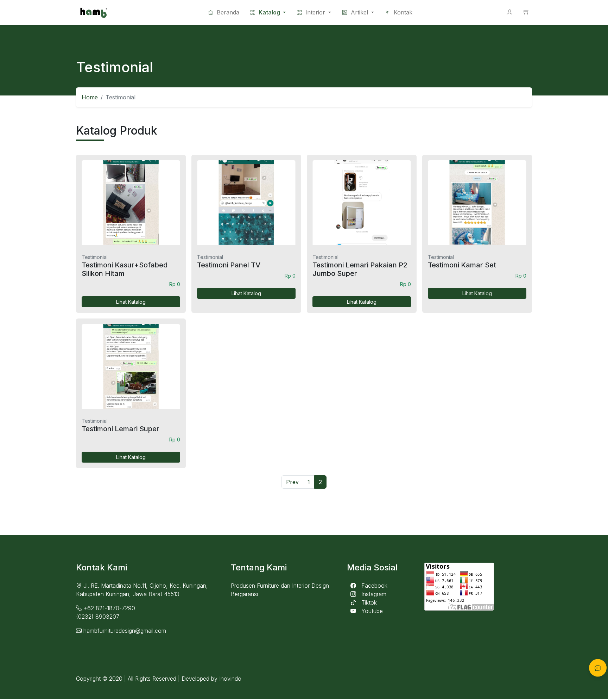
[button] (314, 12)
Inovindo (230, 678)
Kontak (402, 12)
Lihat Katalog (131, 302)
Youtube (371, 610)
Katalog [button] (269, 12)
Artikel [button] (359, 12)
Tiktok (368, 602)
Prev (292, 481)
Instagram (373, 594)
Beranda (227, 12)
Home (90, 97)
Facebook (373, 585)
